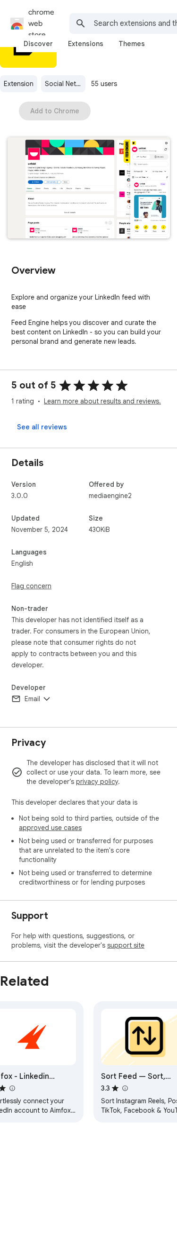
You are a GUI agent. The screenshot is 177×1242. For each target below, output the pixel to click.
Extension (19, 83)
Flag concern (31, 586)
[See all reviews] (42, 427)
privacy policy (97, 781)
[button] (89, 189)
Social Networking (65, 83)
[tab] (38, 43)
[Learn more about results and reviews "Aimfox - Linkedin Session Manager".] (11, 1088)
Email (32, 699)
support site (125, 945)
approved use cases (50, 827)
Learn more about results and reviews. (102, 401)
